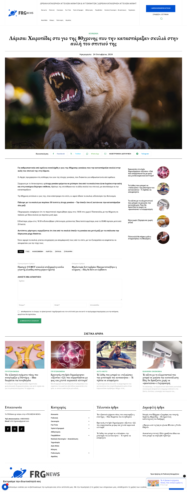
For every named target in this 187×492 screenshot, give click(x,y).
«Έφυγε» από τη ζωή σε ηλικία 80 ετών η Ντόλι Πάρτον (161, 426)
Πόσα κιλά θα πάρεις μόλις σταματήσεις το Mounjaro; (139, 238)
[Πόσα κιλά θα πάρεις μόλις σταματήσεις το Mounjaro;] (163, 238)
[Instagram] (14, 429)
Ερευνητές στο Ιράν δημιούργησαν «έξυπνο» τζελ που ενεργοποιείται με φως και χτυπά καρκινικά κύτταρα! (141, 172)
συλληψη (68, 251)
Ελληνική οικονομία (152, 371)
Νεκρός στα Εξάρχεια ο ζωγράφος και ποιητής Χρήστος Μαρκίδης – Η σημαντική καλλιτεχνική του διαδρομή (160, 416)
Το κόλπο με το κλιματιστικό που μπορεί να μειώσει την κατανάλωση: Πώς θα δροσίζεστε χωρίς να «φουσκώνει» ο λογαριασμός (140, 205)
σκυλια (58, 251)
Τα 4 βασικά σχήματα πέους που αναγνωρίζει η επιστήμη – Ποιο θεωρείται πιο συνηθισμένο (21, 377)
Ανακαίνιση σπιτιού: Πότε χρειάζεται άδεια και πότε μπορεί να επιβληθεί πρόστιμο (161, 434)
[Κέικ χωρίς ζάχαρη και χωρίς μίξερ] (163, 221)
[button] (161, 18)
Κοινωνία (93, 33)
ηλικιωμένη (37, 251)
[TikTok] (21, 429)
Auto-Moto (102, 371)
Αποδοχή (176, 487)
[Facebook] (8, 429)
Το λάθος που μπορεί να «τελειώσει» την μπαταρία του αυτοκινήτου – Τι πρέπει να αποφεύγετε (141, 188)
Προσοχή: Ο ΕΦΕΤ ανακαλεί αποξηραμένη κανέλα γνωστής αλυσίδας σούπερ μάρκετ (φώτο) (41, 268)
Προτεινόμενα (12, 371)
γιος (28, 251)
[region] (93, 485)
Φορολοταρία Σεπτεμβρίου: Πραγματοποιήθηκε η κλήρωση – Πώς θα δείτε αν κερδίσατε (94, 268)
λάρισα (49, 251)
